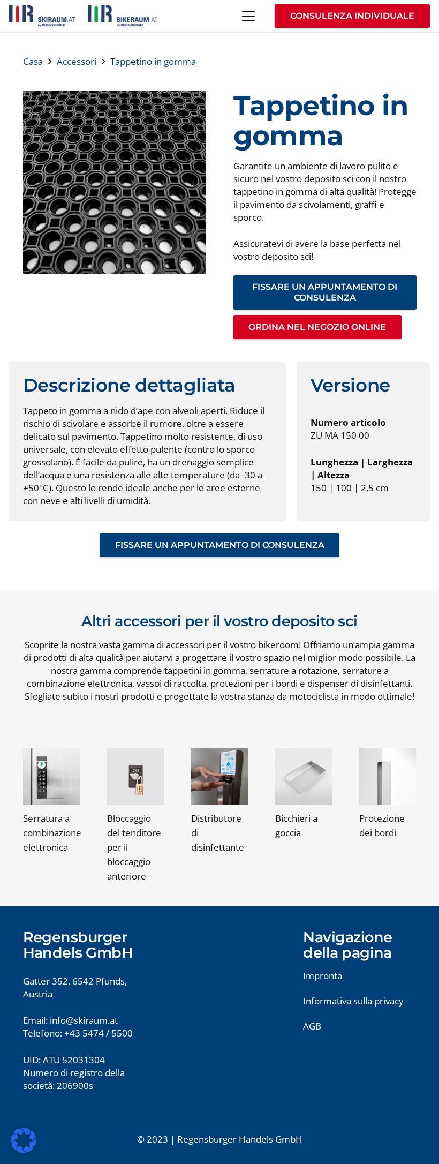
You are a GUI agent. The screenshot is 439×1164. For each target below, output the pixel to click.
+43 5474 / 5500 (98, 1033)
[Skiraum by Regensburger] (42, 16)
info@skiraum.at (84, 1020)
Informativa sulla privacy (353, 1001)
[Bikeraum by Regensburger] (122, 16)
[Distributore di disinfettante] (219, 776)
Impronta (322, 976)
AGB (312, 1026)
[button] (248, 16)
